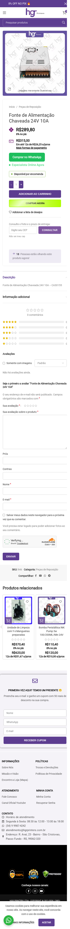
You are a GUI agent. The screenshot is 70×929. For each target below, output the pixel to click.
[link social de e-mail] (40, 575)
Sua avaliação (11, 405)
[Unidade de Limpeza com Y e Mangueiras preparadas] (18, 610)
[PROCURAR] (63, 22)
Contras (7, 469)
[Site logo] (35, 12)
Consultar (49, 230)
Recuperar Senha (45, 802)
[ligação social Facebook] (36, 575)
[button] (8, 620)
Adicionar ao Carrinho (35, 193)
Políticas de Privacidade (49, 773)
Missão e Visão (10, 773)
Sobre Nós (7, 767)
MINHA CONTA (44, 790)
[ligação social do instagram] (35, 891)
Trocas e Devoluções (47, 767)
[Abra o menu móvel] (4, 12)
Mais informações (23, 922)
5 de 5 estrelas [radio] (35, 405)
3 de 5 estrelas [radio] (30, 405)
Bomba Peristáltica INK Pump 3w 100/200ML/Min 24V (52, 631)
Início (12, 106)
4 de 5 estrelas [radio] (33, 405)
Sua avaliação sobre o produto (20, 412)
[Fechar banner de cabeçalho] (65, 3)
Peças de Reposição (30, 106)
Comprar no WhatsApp (27, 157)
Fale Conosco (9, 796)
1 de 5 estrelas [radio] (25, 405)
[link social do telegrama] (49, 575)
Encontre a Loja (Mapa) (15, 779)
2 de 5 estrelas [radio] (27, 405)
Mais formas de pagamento (31, 148)
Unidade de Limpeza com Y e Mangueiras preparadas (18, 631)
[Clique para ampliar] (9, 89)
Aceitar (46, 922)
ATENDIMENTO (10, 790)
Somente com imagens (19, 363)
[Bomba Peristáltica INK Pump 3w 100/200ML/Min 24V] (51, 610)
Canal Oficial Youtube (14, 802)
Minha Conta (43, 796)
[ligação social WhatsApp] (45, 575)
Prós (5, 453)
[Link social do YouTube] (41, 891)
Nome (7, 484)
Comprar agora (35, 203)
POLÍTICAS (42, 761)
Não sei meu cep (17, 236)
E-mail (7, 499)
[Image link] (35, 873)
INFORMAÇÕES (10, 761)
